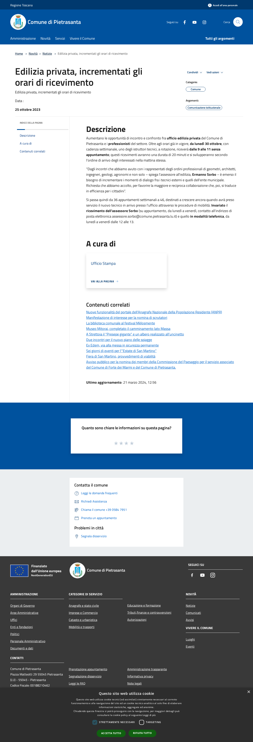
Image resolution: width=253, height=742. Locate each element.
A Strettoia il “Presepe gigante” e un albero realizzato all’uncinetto (135, 334)
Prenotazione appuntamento (88, 669)
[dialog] (126, 715)
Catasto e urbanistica (83, 619)
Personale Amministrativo (27, 641)
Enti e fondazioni (21, 627)
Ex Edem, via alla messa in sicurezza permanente (122, 345)
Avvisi (190, 619)
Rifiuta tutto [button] (142, 733)
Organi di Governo (22, 605)
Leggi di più (149, 715)
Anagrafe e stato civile (84, 605)
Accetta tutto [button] (111, 733)
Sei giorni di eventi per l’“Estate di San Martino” (121, 350)
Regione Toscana (21, 5)
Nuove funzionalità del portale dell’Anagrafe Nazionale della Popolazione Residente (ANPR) (154, 312)
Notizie (47, 53)
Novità (33, 53)
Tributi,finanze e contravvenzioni (149, 612)
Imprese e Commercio (83, 612)
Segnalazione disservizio (85, 676)
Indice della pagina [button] (31, 123)
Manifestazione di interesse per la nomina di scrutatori (126, 317)
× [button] (248, 691)
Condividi (193, 72)
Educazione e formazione (144, 605)
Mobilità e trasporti (81, 627)
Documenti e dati (21, 648)
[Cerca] (238, 22)
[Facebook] (183, 21)
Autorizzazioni (136, 619)
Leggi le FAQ (77, 683)
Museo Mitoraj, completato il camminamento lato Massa (128, 328)
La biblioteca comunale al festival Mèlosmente (120, 323)
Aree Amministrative (24, 612)
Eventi (190, 646)
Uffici (13, 619)
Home (19, 53)
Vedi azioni (213, 72)
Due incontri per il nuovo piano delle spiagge (119, 339)
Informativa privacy (140, 676)
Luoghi (190, 639)
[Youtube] (193, 21)
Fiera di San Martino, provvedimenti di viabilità (120, 356)
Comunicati (193, 612)
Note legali (134, 683)
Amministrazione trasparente (147, 669)
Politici (14, 634)
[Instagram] (203, 21)
